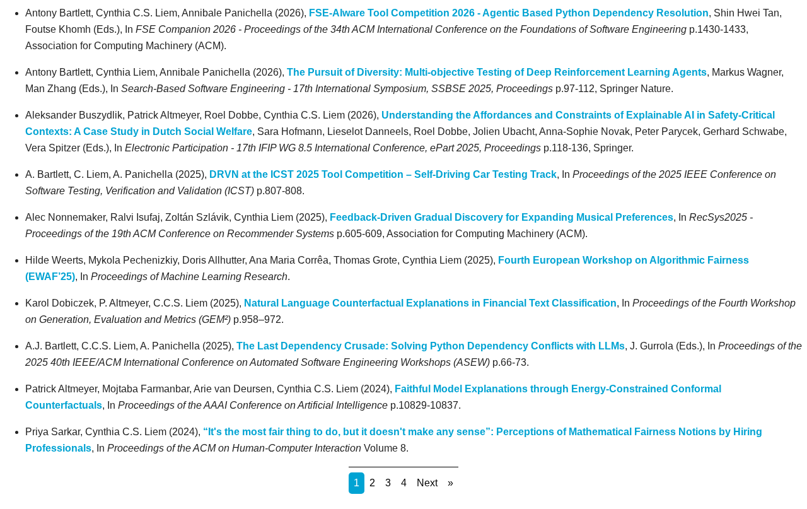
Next (427, 482)
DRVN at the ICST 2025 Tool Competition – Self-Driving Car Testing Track (383, 174)
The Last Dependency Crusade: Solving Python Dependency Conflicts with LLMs (430, 346)
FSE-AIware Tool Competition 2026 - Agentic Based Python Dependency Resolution (509, 13)
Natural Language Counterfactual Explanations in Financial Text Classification (430, 303)
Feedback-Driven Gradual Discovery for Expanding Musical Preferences (501, 217)
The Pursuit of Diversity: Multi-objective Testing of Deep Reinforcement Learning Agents (497, 72)
